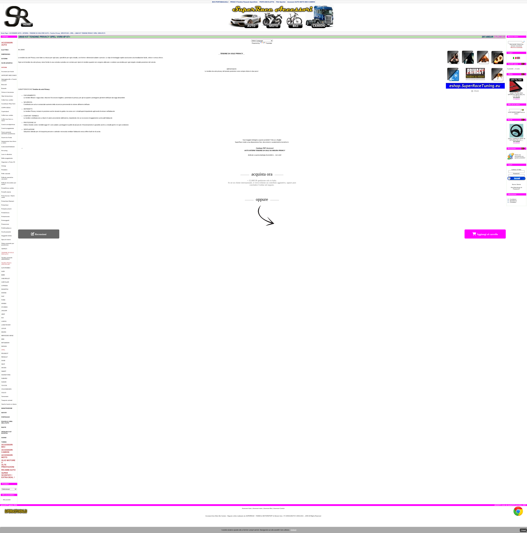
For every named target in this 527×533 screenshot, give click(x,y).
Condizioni (513, 199)
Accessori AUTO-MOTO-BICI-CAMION (301, 2)
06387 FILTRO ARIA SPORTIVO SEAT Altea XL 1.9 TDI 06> (516, 94)
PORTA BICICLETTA (267, 2)
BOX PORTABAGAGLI (220, 2)
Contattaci (513, 202)
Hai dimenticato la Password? (516, 188)
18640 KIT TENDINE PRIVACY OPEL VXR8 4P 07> (90, 33)
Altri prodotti (6, 499)
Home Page (4, 33)
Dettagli (293, 530)
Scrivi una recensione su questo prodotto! (520, 156)
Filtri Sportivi (281, 2)
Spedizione (513, 200)
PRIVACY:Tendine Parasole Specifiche (243, 2)
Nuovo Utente (516, 184)
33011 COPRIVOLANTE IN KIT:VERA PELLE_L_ (516, 139)
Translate (269, 43)
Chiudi (523, 530)
